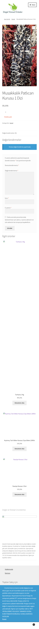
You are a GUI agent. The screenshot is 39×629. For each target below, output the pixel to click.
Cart (30, 623)
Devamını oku (19, 403)
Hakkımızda (9, 569)
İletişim (7, 573)
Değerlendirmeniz (11, 171)
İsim (7, 198)
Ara (19, 625)
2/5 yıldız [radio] (7, 168)
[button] (33, 27)
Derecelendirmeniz (12, 165)
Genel (13, 19)
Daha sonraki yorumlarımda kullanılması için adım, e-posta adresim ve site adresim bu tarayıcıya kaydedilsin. (19, 219)
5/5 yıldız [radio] (13, 168)
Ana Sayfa (7, 19)
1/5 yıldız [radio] (5, 168)
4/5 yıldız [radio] (11, 168)
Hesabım (6, 625)
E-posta (8, 208)
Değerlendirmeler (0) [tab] (9, 133)
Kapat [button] (4, 619)
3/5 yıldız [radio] (9, 168)
